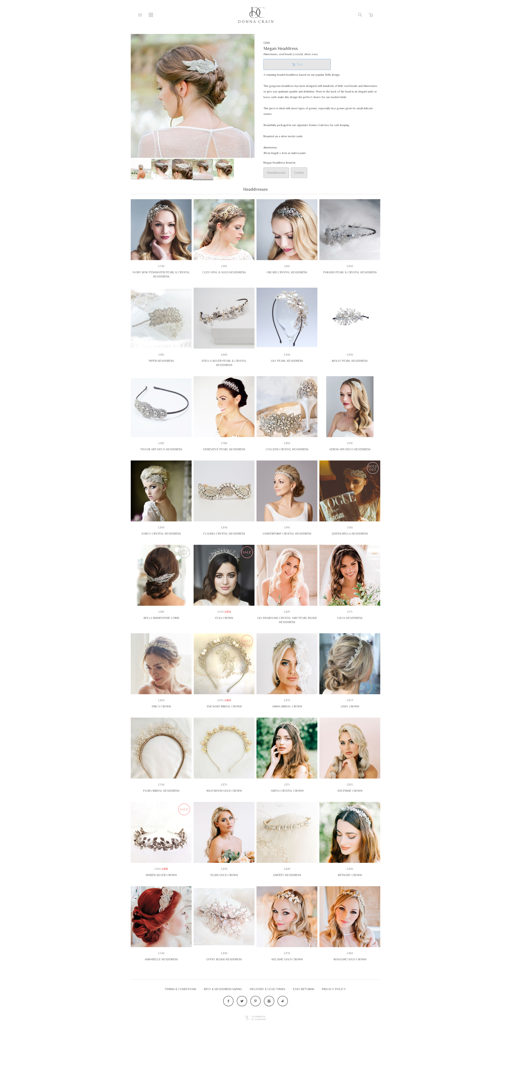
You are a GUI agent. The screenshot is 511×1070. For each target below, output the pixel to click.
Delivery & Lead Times (267, 989)
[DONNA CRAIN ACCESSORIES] (255, 15)
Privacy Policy (334, 989)
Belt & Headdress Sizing (223, 989)
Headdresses (276, 173)
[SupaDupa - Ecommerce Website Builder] (247, 1018)
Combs (299, 173)
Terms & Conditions (180, 989)
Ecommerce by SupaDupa (259, 1017)
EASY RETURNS (303, 989)
